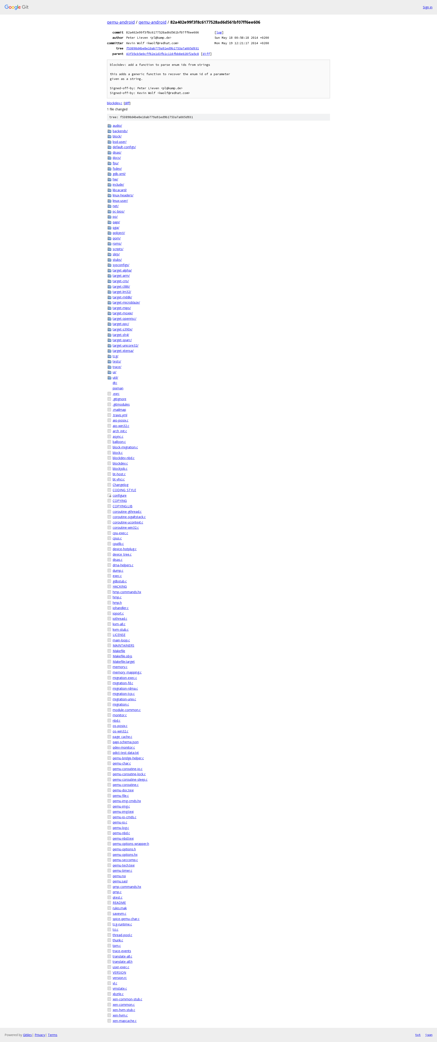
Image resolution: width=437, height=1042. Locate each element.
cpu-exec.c (120, 533)
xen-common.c (124, 1004)
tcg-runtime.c (122, 924)
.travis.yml (120, 415)
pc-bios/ (118, 211)
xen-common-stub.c (127, 999)
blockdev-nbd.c (124, 458)
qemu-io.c (120, 822)
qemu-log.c (121, 828)
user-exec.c (121, 967)
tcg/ (115, 356)
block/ (117, 136)
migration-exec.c (125, 678)
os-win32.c (120, 731)
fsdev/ (117, 168)
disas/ (117, 152)
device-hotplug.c (125, 549)
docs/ (117, 157)
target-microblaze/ (126, 302)
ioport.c (118, 613)
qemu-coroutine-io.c (127, 769)
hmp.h (117, 602)
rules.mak (120, 908)
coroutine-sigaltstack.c (129, 517)
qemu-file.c (121, 795)
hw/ (115, 179)
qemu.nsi (119, 876)
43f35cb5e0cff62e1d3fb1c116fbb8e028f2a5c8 (162, 54)
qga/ (116, 227)
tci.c (115, 929)
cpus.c (117, 538)
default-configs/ (124, 147)
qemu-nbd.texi (123, 838)
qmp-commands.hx (127, 886)
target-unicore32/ (125, 345)
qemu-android (121, 22)
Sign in (427, 7)
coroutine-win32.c (126, 527)
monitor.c (120, 715)
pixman (118, 388)
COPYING (120, 500)
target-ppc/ (121, 324)
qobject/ (119, 233)
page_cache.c (122, 736)
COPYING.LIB (122, 506)
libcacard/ (120, 190)
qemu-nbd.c (121, 833)
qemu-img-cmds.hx (127, 801)
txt (418, 1035)
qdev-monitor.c (124, 747)
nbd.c (116, 720)
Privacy (40, 1035)
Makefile (119, 651)
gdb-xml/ (119, 174)
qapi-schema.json (126, 742)
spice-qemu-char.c (126, 919)
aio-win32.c (121, 426)
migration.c (121, 704)
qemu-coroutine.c (126, 785)
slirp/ (116, 254)
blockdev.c (114, 103)
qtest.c (117, 897)
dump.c (118, 570)
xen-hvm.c (120, 1015)
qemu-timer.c (122, 870)
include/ (118, 184)
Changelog (120, 485)
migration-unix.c (124, 699)
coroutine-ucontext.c (128, 522)
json (428, 1035)
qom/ (117, 238)
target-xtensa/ (123, 350)
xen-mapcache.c (125, 1021)
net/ (116, 206)
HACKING (120, 586)
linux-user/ (120, 200)
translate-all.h (122, 961)
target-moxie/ (123, 313)
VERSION (119, 972)
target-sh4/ (121, 335)
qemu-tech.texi (124, 865)
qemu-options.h (124, 849)
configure (120, 495)
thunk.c (118, 940)
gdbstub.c (120, 581)
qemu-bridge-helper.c (128, 758)
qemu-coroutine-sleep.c (130, 779)
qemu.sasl (120, 881)
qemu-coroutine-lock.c (129, 774)
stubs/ (117, 259)
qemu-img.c (121, 806)
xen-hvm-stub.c (124, 1010)
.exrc (116, 393)
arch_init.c (120, 431)
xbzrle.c (118, 994)
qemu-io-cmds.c (124, 817)
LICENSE (119, 635)
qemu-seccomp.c (125, 860)
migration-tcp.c (124, 693)
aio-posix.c (120, 420)
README (119, 902)
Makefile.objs (122, 656)
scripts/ (118, 249)
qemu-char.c (122, 763)
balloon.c (119, 442)
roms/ (117, 243)
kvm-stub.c (121, 629)
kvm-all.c (119, 624)
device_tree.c (122, 554)
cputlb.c (118, 543)
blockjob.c (120, 468)
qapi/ (116, 222)
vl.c (115, 983)
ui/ (114, 372)
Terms (52, 1035)
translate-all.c (122, 956)
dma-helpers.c (123, 565)
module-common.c (127, 710)
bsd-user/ (120, 142)
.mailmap (119, 409)
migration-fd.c (123, 683)
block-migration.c (125, 447)
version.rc (120, 978)
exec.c (117, 576)
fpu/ (116, 163)
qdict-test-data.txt (126, 752)
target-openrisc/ (124, 318)
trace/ (117, 367)
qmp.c (117, 892)
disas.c (117, 559)
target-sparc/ (122, 340)
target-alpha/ (122, 270)
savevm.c (119, 913)
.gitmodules (121, 404)
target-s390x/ (122, 329)
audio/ (117, 125)
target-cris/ (121, 281)
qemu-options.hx (125, 854)
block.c (118, 452)
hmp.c (117, 597)
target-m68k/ (122, 297)
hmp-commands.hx (127, 592)
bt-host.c (119, 474)
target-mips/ (122, 308)
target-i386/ (121, 286)
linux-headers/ (123, 195)
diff (206, 54)
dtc (115, 383)
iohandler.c (121, 608)
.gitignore (119, 399)
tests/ (117, 361)
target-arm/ (121, 275)
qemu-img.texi (123, 811)
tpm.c (117, 945)
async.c (118, 436)
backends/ (120, 131)
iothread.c (120, 618)
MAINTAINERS (123, 645)
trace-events (122, 951)
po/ (115, 216)
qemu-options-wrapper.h (131, 843)
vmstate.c (120, 988)
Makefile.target (124, 661)
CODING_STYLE (124, 490)
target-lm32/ (122, 292)
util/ (115, 377)
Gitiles (27, 1035)
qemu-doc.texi (123, 790)
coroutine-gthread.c (127, 511)
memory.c (120, 667)
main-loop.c (121, 640)
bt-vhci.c (119, 479)
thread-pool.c (122, 935)
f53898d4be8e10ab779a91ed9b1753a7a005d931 (162, 48)
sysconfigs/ (121, 265)
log (219, 32)
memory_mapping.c (127, 672)
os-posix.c (120, 726)
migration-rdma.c (125, 688)
